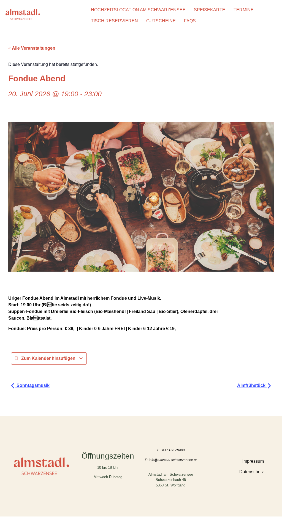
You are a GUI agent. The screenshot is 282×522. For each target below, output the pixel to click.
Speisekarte (209, 9)
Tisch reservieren (114, 20)
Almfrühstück (252, 385)
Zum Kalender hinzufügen (48, 358)
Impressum (253, 461)
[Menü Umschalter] (233, 487)
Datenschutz (251, 471)
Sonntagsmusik (32, 385)
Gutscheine (161, 20)
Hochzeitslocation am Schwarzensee (138, 9)
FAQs (190, 20)
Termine (244, 9)
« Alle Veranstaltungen (31, 48)
